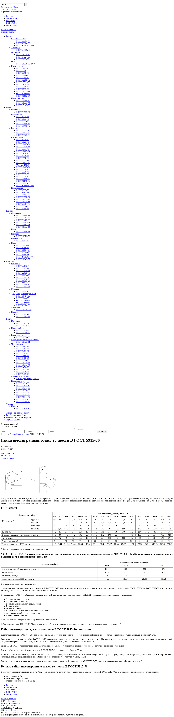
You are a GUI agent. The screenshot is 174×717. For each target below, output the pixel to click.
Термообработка (13, 420)
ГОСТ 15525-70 (23, 135)
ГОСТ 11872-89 (23, 227)
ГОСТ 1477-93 (22, 369)
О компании (11, 18)
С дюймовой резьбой (20, 376)
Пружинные (16, 238)
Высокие (15, 128)
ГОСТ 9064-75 (22, 208)
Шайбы (9, 211)
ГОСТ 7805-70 (22, 68)
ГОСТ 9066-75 (22, 298)
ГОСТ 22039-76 (23, 282)
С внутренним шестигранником (25, 339)
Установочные (17, 344)
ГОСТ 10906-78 (23, 231)
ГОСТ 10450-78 (23, 245)
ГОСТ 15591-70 (23, 82)
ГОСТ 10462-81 (23, 222)
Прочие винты (17, 381)
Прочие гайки (17, 188)
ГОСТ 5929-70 (22, 153)
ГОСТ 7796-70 (22, 73)
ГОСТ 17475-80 (23, 323)
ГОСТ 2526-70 (22, 169)
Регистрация (6, 7)
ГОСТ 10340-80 (23, 333)
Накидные (15, 110)
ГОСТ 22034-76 (23, 271)
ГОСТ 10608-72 (23, 179)
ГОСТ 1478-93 (22, 372)
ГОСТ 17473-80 (23, 385)
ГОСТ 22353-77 (23, 41)
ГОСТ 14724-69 (23, 57)
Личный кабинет (8, 29)
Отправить (102, 432)
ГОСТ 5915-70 (22, 140)
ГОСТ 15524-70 (23, 133)
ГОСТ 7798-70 (22, 87)
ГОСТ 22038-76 (23, 280)
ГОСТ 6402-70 (22, 241)
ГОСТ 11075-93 (23, 365)
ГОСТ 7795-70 (22, 77)
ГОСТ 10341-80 (23, 388)
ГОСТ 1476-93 (22, 367)
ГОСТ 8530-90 (22, 206)
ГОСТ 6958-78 (22, 248)
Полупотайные (17, 328)
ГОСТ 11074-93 (23, 362)
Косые (14, 229)
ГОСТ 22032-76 (23, 266)
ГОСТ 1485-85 (22, 353)
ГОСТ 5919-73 (22, 117)
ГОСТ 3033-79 (22, 59)
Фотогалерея (11, 25)
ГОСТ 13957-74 (23, 112)
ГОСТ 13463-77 (23, 218)
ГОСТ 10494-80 (23, 296)
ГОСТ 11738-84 (23, 342)
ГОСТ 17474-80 (23, 330)
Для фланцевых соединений (23, 293)
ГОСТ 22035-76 (23, 273)
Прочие (14, 243)
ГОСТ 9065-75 (22, 250)
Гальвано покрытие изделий (18, 417)
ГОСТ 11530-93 (23, 103)
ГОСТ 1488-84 (22, 358)
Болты (9, 36)
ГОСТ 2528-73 (22, 172)
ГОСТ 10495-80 (23, 183)
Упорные (15, 289)
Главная (9, 16)
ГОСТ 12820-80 (23, 408)
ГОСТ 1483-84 (22, 351)
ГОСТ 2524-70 (22, 176)
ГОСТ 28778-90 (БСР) (25, 64)
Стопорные (16, 213)
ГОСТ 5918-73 (22, 156)
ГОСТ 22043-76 (23, 316)
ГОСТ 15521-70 (23, 160)
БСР (13, 61)
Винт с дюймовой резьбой (27, 379)
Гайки (8, 107)
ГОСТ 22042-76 (23, 314)
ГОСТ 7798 (21, 71)
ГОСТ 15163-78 (23, 105)
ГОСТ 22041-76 (23, 287)
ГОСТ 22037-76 (23, 277)
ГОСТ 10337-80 (23, 392)
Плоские (15, 234)
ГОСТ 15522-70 (23, 163)
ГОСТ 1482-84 (22, 349)
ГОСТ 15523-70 (23, 130)
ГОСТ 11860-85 (23, 199)
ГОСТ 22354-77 (23, 146)
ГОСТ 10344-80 (23, 402)
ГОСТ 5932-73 (22, 121)
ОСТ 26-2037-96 (23, 94)
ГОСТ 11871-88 (23, 202)
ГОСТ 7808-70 (22, 75)
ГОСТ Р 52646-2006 (25, 45)
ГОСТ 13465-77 (23, 220)
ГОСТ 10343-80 (23, 399)
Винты (9, 319)
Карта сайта (136, 11)
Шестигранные (17, 66)
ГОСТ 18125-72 (23, 91)
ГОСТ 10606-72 (23, 123)
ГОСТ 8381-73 (22, 192)
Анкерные (15, 48)
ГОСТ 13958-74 (23, 197)
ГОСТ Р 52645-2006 (25, 185)
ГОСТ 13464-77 (23, 215)
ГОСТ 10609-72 (23, 126)
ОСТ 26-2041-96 (23, 165)
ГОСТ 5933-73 (22, 119)
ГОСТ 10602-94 (23, 96)
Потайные (15, 321)
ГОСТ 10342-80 (23, 395)
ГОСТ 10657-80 (23, 195)
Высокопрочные (18, 38)
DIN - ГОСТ (11, 23)
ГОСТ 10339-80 (23, 326)
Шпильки (10, 261)
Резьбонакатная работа (16, 415)
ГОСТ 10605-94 (23, 144)
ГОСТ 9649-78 (22, 254)
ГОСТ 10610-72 (23, 181)
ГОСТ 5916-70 (22, 158)
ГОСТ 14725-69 (23, 54)
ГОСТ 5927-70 (22, 142)
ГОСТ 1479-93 (22, 374)
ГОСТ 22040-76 (23, 284)
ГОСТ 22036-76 (23, 275)
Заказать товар (7, 458)
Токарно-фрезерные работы (18, 413)
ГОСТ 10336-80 (23, 390)
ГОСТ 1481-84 (22, 346)
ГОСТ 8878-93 (22, 360)
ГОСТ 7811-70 (22, 84)
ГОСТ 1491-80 (22, 383)
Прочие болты (17, 98)
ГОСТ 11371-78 (23, 236)
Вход (16, 7)
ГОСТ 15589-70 (23, 80)
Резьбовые (15, 264)
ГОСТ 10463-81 (23, 225)
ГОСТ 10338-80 (23, 337)
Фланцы (9, 404)
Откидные (15, 52)
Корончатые (16, 114)
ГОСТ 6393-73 (22, 190)
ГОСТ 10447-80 (23, 291)
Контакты (10, 21)
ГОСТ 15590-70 (23, 100)
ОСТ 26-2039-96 (23, 300)
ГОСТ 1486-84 (22, 356)
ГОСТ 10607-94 (23, 167)
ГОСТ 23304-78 (23, 43)
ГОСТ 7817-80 (22, 89)
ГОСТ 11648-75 (23, 259)
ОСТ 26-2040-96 (23, 303)
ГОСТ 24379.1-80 (23, 50)
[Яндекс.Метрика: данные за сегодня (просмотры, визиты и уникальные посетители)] (9, 710)
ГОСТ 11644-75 (23, 397)
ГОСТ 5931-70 (22, 149)
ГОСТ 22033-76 (23, 268)
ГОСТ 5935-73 (22, 174)
